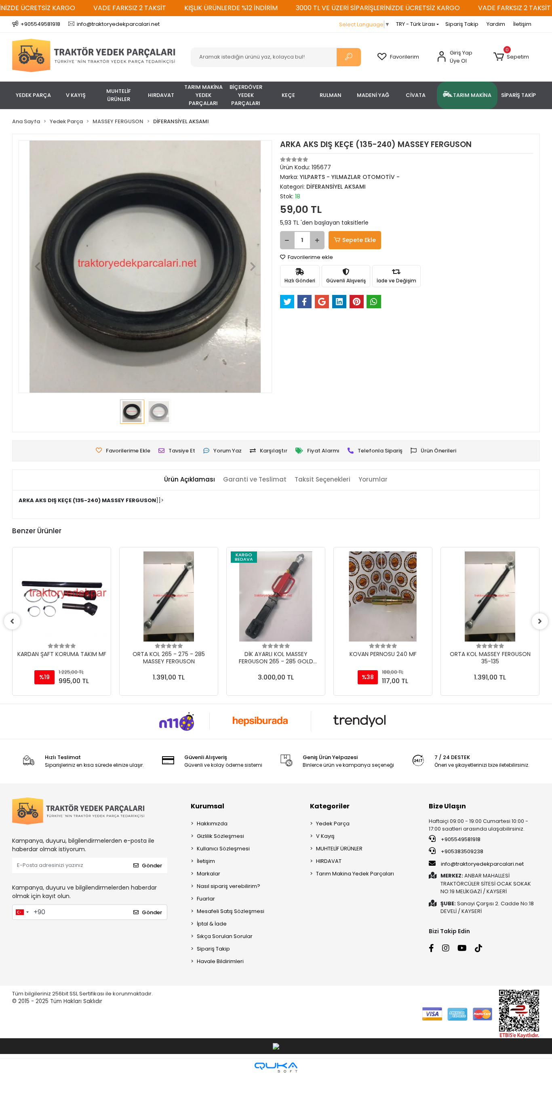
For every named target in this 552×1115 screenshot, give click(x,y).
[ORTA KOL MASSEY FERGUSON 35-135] (490, 596)
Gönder (152, 865)
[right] (540, 621)
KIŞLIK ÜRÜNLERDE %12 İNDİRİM (231, 8)
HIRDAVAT (328, 861)
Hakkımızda (212, 823)
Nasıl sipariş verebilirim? (228, 886)
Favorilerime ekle (310, 257)
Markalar (208, 873)
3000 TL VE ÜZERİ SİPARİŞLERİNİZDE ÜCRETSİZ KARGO (378, 8)
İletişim (522, 24)
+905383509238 (461, 851)
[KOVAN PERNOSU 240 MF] (383, 596)
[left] (12, 621)
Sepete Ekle (359, 240)
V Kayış (325, 836)
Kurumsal (207, 806)
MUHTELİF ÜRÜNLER (339, 848)
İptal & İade (212, 924)
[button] (511, 57)
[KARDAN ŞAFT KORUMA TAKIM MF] (62, 596)
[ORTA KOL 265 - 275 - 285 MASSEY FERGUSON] (169, 596)
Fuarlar (206, 899)
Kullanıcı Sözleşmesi (223, 848)
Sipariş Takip (461, 24)
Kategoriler (330, 806)
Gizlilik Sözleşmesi (220, 836)
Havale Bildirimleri (220, 961)
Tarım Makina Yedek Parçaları (355, 873)
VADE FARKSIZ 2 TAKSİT (129, 8)
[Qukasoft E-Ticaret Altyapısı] (276, 1067)
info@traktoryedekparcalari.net (482, 864)
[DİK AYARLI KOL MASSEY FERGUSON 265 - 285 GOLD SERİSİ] (276, 596)
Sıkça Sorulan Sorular (225, 936)
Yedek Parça (333, 823)
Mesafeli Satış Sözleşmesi (230, 911)
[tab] (189, 479)
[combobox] (22, 912)
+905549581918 (460, 839)
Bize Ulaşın (447, 806)
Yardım (496, 24)
